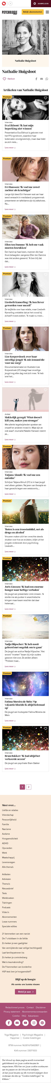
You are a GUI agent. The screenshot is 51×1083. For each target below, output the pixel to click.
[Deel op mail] (41, 79)
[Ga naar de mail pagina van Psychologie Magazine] (17, 1023)
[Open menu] (47, 12)
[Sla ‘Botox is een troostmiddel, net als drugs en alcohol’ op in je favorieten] (45, 502)
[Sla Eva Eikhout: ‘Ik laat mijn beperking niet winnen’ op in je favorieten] (45, 98)
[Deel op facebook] (36, 79)
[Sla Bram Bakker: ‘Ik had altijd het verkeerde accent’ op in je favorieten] (45, 728)
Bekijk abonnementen (32, 12)
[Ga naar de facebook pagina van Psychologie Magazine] (9, 1023)
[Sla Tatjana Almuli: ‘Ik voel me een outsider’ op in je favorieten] (45, 447)
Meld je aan (24, 991)
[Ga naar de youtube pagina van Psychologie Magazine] (25, 1023)
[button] (41, 3)
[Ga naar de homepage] (9, 13)
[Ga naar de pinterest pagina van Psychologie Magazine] (42, 1023)
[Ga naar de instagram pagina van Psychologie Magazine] (34, 1023)
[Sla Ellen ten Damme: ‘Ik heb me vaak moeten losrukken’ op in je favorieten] (45, 217)
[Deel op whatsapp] (47, 79)
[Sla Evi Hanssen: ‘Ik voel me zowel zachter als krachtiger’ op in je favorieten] (45, 159)
